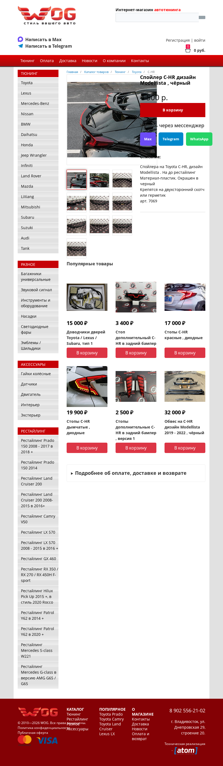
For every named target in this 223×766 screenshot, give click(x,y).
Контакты (140, 60)
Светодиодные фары (34, 329)
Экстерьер (31, 415)
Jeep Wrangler (34, 155)
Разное (73, 724)
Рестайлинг (77, 719)
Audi (25, 238)
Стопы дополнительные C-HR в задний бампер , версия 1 (136, 430)
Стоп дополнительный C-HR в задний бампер (136, 337)
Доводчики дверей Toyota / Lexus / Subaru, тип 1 (86, 337)
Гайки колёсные (36, 373)
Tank (25, 248)
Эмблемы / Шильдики (31, 345)
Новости (89, 60)
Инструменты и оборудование (35, 302)
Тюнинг (27, 60)
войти (199, 40)
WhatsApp (199, 138)
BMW (25, 124)
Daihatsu (29, 134)
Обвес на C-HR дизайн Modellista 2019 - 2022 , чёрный (184, 427)
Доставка (67, 60)
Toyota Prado (111, 714)
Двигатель (31, 394)
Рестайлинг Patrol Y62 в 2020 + (37, 631)
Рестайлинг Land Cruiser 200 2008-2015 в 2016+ (37, 500)
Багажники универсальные (36, 276)
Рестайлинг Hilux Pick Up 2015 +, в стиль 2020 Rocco (37, 596)
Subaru (27, 217)
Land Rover (31, 175)
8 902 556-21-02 (187, 710)
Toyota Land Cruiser (110, 726)
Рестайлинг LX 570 (38, 532)
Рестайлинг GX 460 (38, 558)
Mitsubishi (30, 206)
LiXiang (27, 196)
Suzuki (27, 227)
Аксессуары (77, 729)
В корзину (173, 110)
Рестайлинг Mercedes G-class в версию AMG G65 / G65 (38, 675)
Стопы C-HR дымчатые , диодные (78, 427)
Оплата (47, 60)
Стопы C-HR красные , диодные (184, 334)
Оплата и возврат (140, 736)
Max (148, 138)
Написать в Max (43, 39)
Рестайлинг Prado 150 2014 (37, 465)
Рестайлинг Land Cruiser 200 (36, 481)
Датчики (29, 384)
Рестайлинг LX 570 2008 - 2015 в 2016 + (39, 545)
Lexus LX (107, 733)
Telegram (171, 138)
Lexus (26, 93)
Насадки (28, 316)
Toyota (27, 82)
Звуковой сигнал (36, 289)
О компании (114, 60)
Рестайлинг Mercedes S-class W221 (36, 650)
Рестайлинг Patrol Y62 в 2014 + (37, 615)
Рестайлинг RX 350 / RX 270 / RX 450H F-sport (39, 574)
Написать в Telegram (48, 46)
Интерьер (30, 404)
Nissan (27, 113)
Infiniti (27, 165)
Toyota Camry (111, 719)
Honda (27, 144)
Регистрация (178, 40)
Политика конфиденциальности (44, 727)
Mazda (27, 186)
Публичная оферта (33, 732)
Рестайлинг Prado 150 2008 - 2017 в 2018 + (37, 446)
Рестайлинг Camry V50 (38, 518)
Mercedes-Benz (35, 103)
